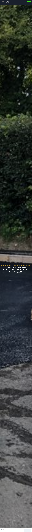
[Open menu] (30, 4)
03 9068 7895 (29, 1)
